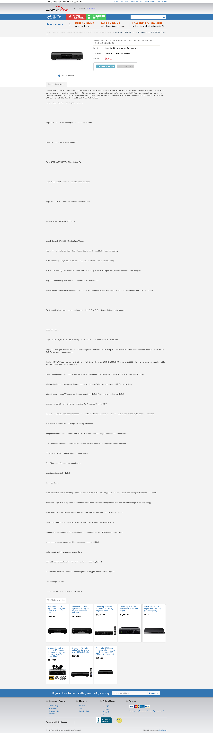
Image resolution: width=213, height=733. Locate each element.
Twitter (107, 707)
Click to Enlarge (68, 76)
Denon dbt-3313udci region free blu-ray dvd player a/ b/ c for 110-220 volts (80, 610)
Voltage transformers (79, 17)
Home (116, 1)
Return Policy (53, 706)
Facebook (104, 707)
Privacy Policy (136, 1)
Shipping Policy (54, 711)
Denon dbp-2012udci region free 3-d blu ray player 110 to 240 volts (80, 650)
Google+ (104, 716)
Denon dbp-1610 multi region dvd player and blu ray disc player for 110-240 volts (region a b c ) (105, 651)
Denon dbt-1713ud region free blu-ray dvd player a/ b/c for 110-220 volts (57, 610)
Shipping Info (150, 1)
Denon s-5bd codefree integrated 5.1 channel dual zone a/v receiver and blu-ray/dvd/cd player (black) (56, 652)
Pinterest (106, 712)
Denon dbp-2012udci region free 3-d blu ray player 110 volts (104, 609)
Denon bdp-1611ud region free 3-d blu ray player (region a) (152, 609)
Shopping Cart (84, 711)
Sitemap (52, 714)
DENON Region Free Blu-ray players (100, 32)
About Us (124, 1)
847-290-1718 (91, 8)
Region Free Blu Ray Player (76, 32)
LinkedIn (106, 709)
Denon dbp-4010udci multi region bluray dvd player (129, 609)
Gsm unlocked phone (99, 17)
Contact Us (162, 1)
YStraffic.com (162, 730)
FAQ (80, 708)
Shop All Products (57, 17)
